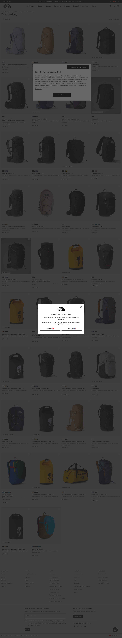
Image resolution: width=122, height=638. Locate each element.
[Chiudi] (81, 307)
